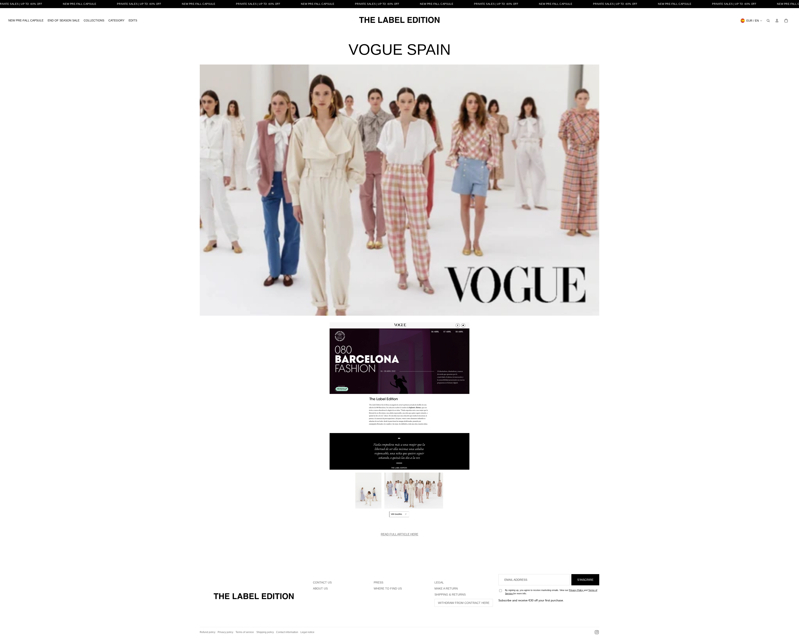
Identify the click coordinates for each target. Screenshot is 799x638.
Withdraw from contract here (463, 602)
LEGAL (439, 582)
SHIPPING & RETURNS (450, 594)
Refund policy (207, 632)
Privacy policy (225, 632)
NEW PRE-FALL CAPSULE (79, 3)
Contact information (287, 632)
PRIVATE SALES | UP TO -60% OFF (139, 3)
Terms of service (245, 632)
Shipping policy (265, 632)
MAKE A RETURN (446, 588)
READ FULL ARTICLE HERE (399, 534)
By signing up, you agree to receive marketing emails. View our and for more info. (551, 592)
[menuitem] (25, 20)
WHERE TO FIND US (388, 588)
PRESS (378, 582)
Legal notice (307, 632)
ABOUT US (320, 588)
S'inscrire (585, 579)
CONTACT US (322, 582)
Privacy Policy (576, 590)
